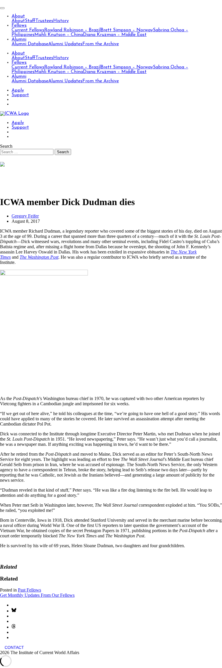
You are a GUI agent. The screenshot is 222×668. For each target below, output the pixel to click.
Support (20, 95)
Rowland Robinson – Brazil (72, 30)
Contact (14, 647)
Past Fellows (29, 589)
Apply (18, 90)
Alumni (19, 39)
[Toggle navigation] (2, 8)
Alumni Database (30, 44)
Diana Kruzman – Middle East (115, 34)
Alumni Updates (65, 44)
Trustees (44, 21)
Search (6, 146)
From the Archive (100, 44)
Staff (30, 21)
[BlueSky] (14, 610)
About (18, 16)
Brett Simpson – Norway (127, 30)
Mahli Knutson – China (58, 34)
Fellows (19, 25)
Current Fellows (28, 30)
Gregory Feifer (25, 215)
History (61, 21)
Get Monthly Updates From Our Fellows (37, 595)
